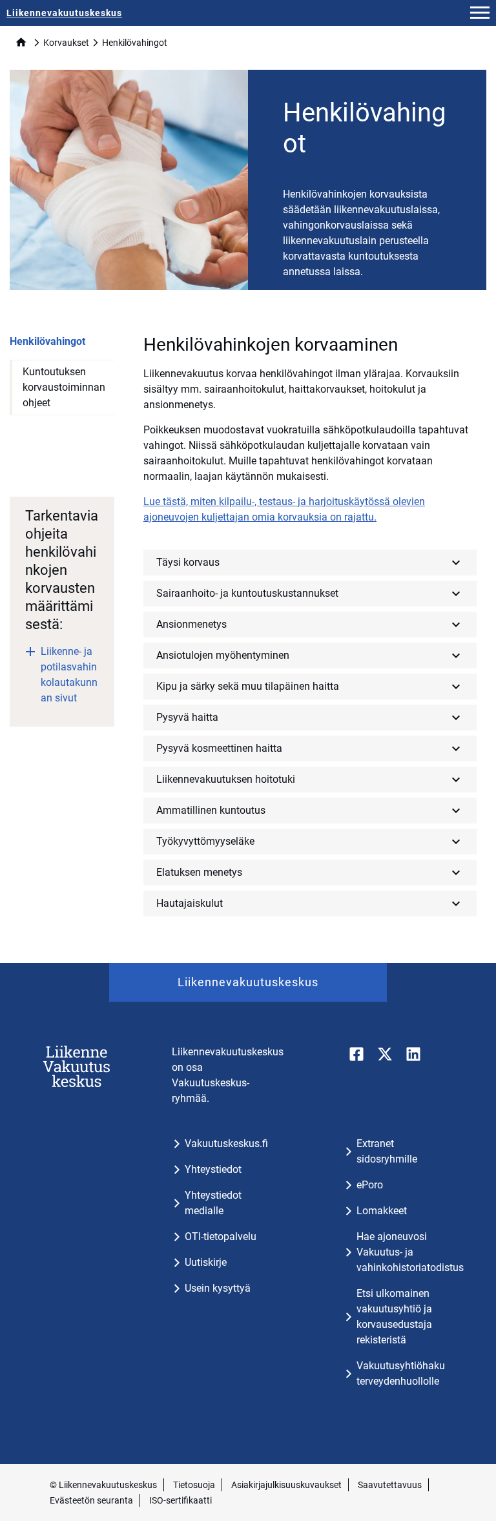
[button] (480, 12)
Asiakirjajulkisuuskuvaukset (286, 1485)
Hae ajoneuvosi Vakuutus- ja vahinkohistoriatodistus (410, 1252)
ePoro (369, 1185)
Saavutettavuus (390, 1485)
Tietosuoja (194, 1485)
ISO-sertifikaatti (180, 1500)
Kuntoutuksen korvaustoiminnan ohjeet (64, 387)
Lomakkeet (381, 1211)
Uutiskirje (206, 1262)
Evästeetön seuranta (91, 1500)
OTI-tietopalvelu (220, 1236)
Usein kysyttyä (218, 1288)
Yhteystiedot (213, 1169)
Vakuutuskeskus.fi (226, 1143)
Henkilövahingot (47, 341)
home (21, 42)
